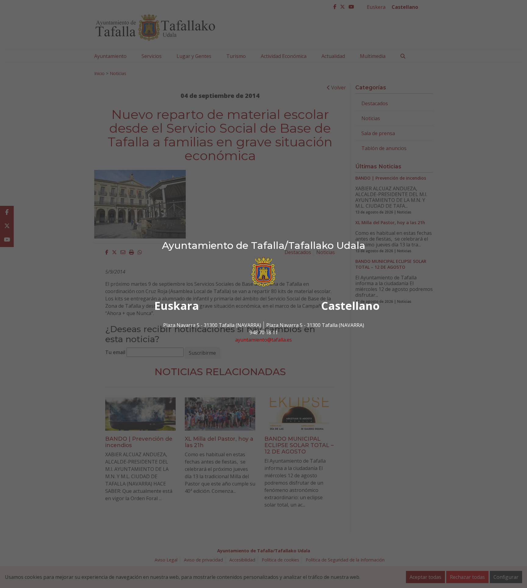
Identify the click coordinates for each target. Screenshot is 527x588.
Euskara (176, 305)
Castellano (350, 305)
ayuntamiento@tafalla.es (263, 339)
